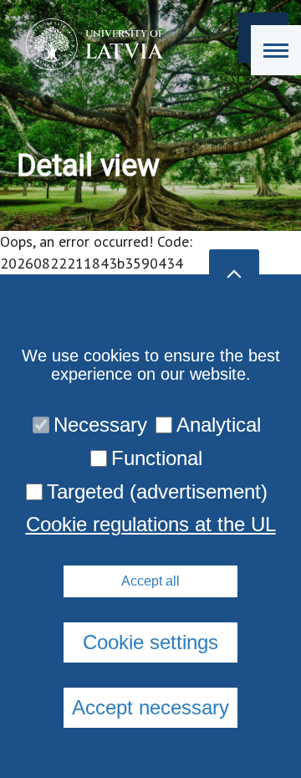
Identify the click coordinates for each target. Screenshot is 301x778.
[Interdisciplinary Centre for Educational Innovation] (89, 44)
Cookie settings (150, 642)
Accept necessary (150, 707)
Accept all (150, 581)
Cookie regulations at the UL (151, 524)
